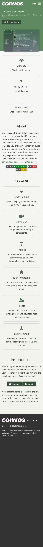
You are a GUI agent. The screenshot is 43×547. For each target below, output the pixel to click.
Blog (28, 421)
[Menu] (39, 3)
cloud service (14, 161)
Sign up (16, 384)
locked (26, 391)
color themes (16, 257)
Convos (23, 426)
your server (24, 317)
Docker (29, 161)
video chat (26, 226)
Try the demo (12, 22)
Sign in (30, 384)
